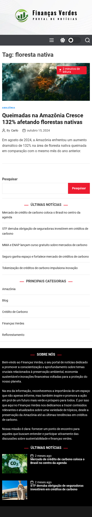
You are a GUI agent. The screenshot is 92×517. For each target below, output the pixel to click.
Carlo (14, 130)
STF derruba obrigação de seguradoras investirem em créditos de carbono (56, 487)
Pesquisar (10, 179)
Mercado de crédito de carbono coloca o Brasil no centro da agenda (57, 461)
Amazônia (8, 108)
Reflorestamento (13, 335)
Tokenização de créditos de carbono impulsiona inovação (40, 268)
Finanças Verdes (13, 323)
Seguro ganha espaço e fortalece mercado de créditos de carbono (45, 256)
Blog (5, 300)
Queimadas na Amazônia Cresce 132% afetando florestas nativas (42, 118)
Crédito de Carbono (15, 312)
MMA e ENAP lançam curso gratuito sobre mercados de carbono (44, 245)
